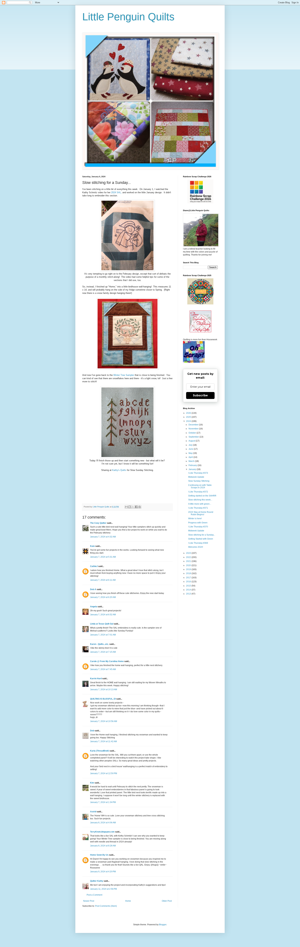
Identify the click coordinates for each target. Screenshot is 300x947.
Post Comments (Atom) (106, 906)
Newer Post (88, 901)
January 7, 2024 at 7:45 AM (103, 669)
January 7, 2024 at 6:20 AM (103, 597)
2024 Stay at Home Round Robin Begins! (200, 513)
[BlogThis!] (129, 507)
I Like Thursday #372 (198, 492)
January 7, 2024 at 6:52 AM (103, 614)
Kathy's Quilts (119, 470)
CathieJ (94, 566)
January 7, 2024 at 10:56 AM (103, 721)
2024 (188, 421)
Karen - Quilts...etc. (99, 644)
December (194, 424)
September (194, 437)
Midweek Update (196, 477)
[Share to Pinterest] (139, 507)
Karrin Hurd (96, 678)
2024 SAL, (116, 192)
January (193, 469)
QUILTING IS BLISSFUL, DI (103, 699)
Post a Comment (94, 895)
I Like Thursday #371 (198, 508)
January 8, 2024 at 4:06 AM (103, 822)
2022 (188, 557)
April (191, 457)
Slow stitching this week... (200, 500)
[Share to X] (133, 507)
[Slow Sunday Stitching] (200, 331)
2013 (188, 594)
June (191, 449)
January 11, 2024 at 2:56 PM (103, 889)
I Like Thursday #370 (198, 526)
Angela (93, 606)
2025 (188, 417)
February (193, 465)
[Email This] (126, 507)
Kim (92, 783)
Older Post (167, 901)
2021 (188, 561)
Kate (92, 546)
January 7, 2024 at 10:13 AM (103, 689)
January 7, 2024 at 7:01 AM (103, 635)
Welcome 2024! (195, 547)
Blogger (162, 924)
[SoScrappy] (200, 202)
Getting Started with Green (200, 539)
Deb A (93, 589)
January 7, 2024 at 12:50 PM (103, 773)
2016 (188, 581)
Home (128, 901)
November (194, 428)
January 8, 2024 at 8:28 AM (103, 845)
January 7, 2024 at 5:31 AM (103, 557)
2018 (188, 573)
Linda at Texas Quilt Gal (101, 624)
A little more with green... (199, 504)
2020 (188, 565)
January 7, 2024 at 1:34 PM (103, 802)
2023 (188, 553)
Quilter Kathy (96, 881)
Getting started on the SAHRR (202, 496)
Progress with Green (197, 522)
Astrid (93, 811)
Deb (92, 730)
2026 (188, 413)
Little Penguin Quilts (128, 17)
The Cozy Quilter (98, 523)
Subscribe (200, 395)
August (192, 441)
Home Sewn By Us (99, 855)
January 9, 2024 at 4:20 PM (103, 871)
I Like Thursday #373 (198, 473)
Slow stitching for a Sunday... (201, 535)
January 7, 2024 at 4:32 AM (103, 537)
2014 (188, 590)
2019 (188, 569)
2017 (188, 577)
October (193, 433)
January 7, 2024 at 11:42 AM (103, 741)
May (191, 453)
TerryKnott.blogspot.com (102, 832)
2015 (188, 586)
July (191, 445)
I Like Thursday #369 (198, 543)
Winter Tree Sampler (123, 375)
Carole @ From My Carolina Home (107, 661)
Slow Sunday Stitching (198, 481)
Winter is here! (195, 518)
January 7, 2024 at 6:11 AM (103, 580)
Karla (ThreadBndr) (99, 751)
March (192, 461)
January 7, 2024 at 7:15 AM (103, 652)
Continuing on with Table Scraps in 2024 (200, 486)
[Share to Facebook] (136, 507)
